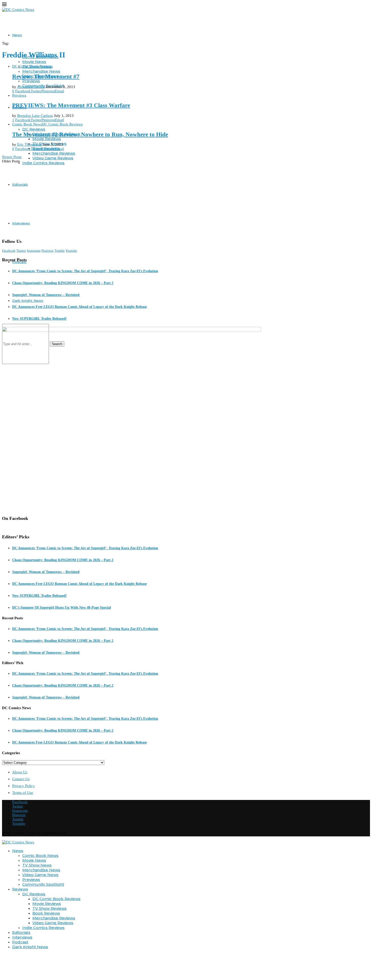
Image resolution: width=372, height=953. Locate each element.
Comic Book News (40, 855)
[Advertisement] (186, 198)
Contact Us (21, 779)
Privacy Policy (23, 786)
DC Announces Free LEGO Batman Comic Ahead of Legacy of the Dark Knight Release (79, 307)
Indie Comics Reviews (43, 162)
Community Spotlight (43, 884)
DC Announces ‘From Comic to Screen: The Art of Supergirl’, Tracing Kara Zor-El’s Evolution (85, 271)
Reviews (20, 889)
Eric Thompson (29, 144)
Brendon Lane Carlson (35, 116)
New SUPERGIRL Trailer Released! (39, 319)
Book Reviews (46, 913)
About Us (19, 772)
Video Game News (40, 874)
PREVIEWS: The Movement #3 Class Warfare (71, 105)
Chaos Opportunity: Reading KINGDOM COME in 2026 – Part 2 (62, 283)
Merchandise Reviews (53, 153)
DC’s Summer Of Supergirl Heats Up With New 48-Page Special (61, 607)
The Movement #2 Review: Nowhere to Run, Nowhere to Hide (90, 134)
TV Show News (37, 865)
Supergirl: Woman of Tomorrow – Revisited (45, 295)
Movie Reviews (46, 138)
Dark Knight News (27, 301)
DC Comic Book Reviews (56, 898)
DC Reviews (33, 129)
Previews (31, 80)
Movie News (34, 61)
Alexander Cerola (31, 87)
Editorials (20, 184)
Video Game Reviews (52, 158)
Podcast (20, 942)
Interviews (21, 223)
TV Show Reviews (49, 908)
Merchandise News (41, 71)
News (17, 35)
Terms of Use (22, 793)
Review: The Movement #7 (45, 76)
